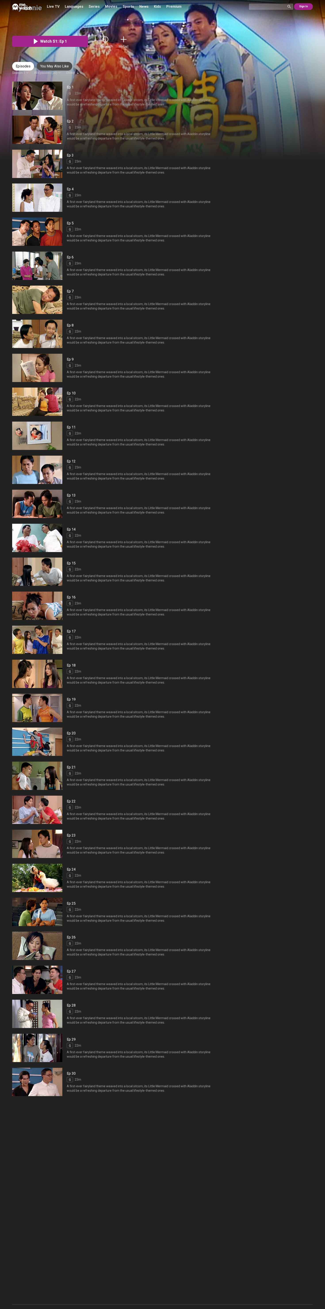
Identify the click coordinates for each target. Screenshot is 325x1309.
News (144, 6)
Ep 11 (71, 427)
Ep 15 (71, 563)
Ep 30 (71, 1073)
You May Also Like (54, 66)
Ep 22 (71, 801)
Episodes (23, 66)
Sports (128, 6)
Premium (174, 6)
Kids (157, 6)
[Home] (22, 7)
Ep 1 (70, 87)
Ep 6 (70, 257)
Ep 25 (71, 903)
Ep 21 (71, 767)
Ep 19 (71, 699)
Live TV (53, 6)
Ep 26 (71, 937)
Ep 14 (71, 529)
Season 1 (18, 73)
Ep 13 (71, 495)
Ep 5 (70, 223)
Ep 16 (71, 597)
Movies (111, 6)
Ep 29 (71, 1039)
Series (94, 6)
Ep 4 (70, 189)
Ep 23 (71, 835)
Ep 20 (71, 733)
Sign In (303, 6)
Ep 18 (71, 665)
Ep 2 (70, 121)
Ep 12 (71, 461)
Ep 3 (70, 155)
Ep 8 (70, 325)
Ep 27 (71, 971)
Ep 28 (71, 1005)
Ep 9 (70, 359)
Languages (74, 6)
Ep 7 (70, 291)
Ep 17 (71, 631)
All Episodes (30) (45, 73)
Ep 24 (71, 869)
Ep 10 (71, 393)
